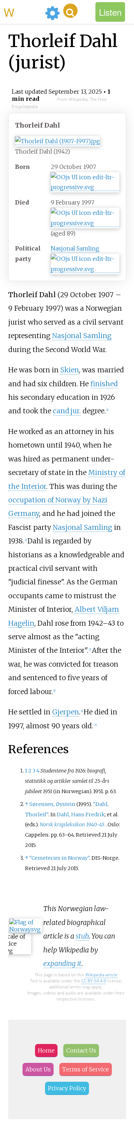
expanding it (62, 963)
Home (46, 1050)
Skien (69, 370)
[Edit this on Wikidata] (85, 187)
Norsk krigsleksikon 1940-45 (72, 824)
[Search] (70, 11)
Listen (110, 12)
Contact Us (81, 1050)
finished (104, 383)
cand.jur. (67, 411)
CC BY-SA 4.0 (93, 981)
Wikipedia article (101, 975)
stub (82, 936)
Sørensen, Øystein (52, 804)
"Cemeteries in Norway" (59, 858)
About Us (38, 1069)
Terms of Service (85, 1069)
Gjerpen (65, 712)
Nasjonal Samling (75, 248)
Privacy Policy (67, 1088)
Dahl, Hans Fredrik (81, 814)
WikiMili (23, 12)
